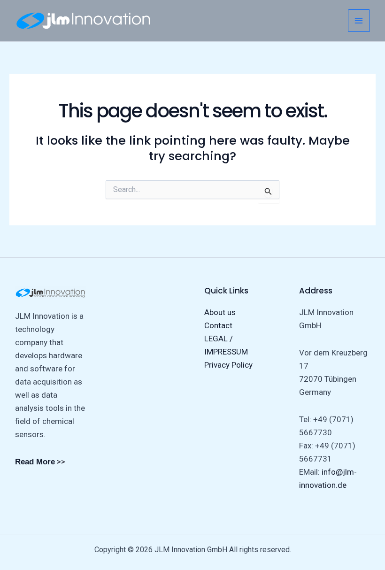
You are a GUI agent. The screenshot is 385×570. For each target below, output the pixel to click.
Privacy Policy (228, 365)
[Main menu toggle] (359, 20)
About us (220, 312)
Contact (218, 325)
